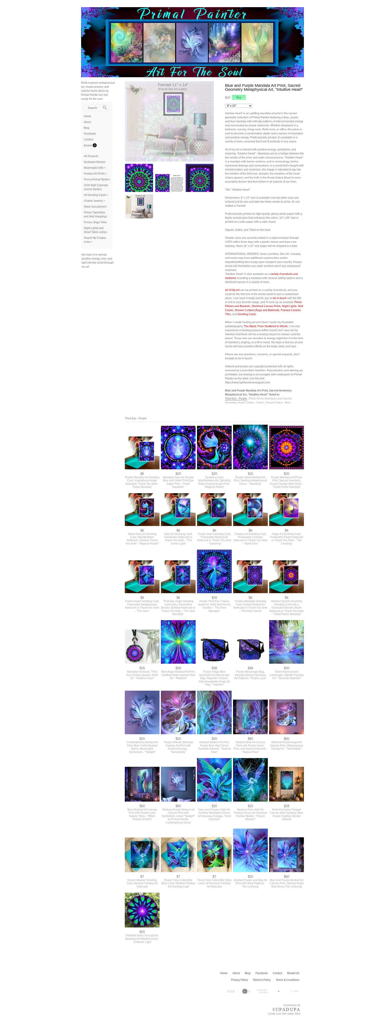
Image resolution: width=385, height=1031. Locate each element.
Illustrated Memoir (94, 162)
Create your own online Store (284, 1013)
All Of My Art (232, 290)
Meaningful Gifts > (95, 167)
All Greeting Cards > (96, 195)
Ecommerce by (292, 1005)
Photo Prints (256, 398)
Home (87, 116)
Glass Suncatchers (95, 206)
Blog (86, 127)
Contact (88, 139)
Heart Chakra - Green (251, 402)
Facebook (90, 133)
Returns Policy (262, 979)
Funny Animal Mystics (97, 179)
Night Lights (289, 306)
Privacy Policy (239, 979)
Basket (88, 145)
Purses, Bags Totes (95, 222)
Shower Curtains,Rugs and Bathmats (257, 310)
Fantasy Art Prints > (95, 173)
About (87, 122)
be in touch (280, 298)
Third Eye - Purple (236, 398)
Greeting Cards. (247, 314)
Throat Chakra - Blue (278, 402)
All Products (91, 156)
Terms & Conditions (287, 979)
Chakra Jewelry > (94, 200)
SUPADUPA (286, 1009)
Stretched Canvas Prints (266, 306)
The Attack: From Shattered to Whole (266, 326)
